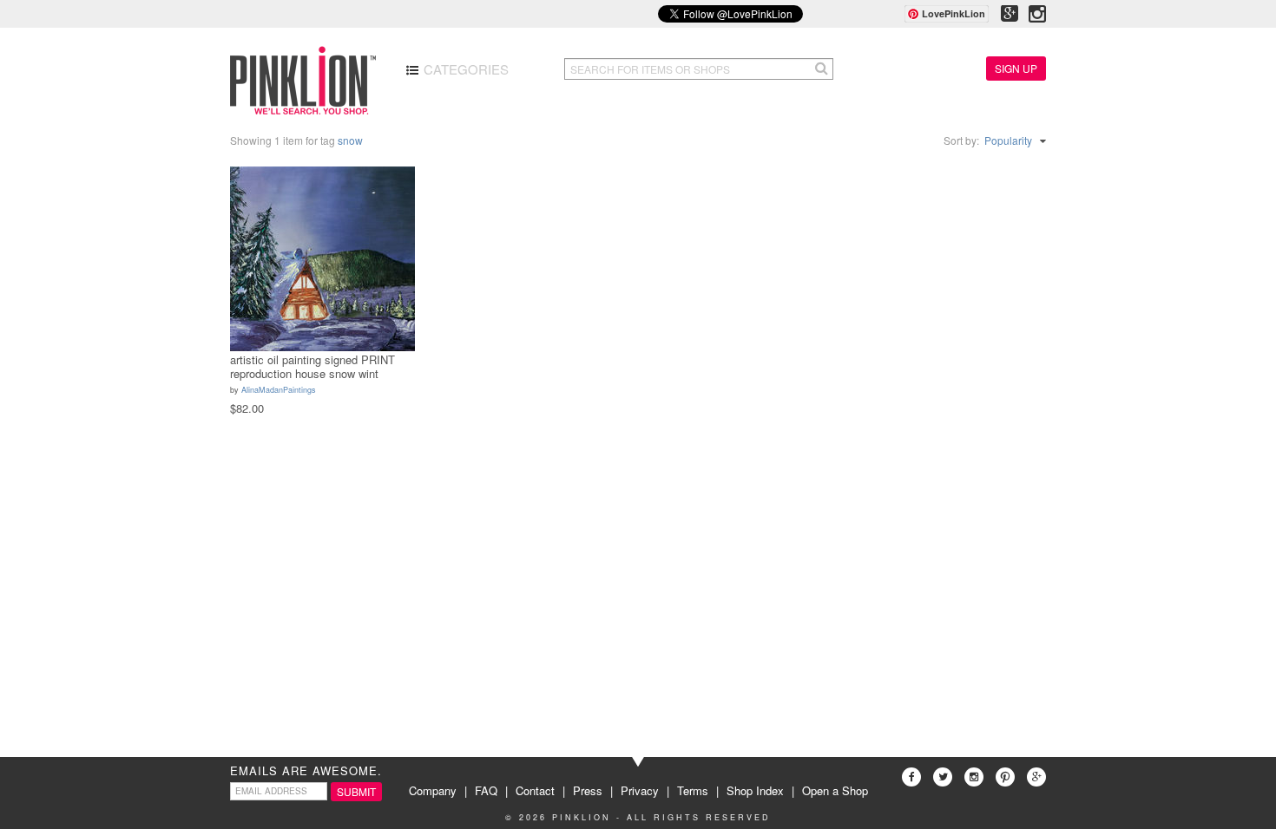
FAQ (486, 790)
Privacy (640, 790)
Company (433, 790)
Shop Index (755, 790)
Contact (535, 790)
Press (587, 790)
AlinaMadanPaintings (278, 389)
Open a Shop (835, 790)
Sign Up (1016, 68)
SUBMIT (356, 791)
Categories (464, 69)
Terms (692, 790)
